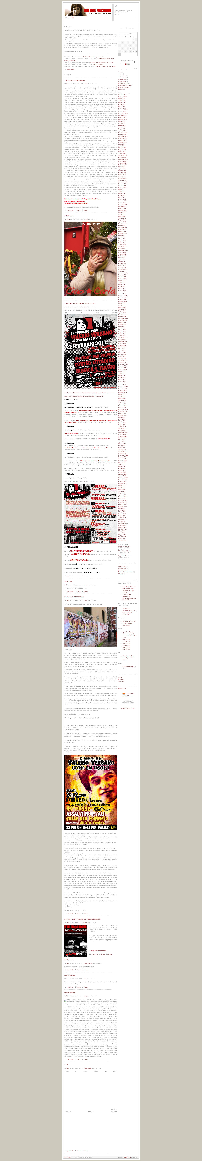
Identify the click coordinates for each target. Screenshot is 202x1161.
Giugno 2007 (122, 104)
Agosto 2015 (122, 290)
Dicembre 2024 (122, 502)
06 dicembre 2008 (69, 992)
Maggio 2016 (122, 307)
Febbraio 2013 (122, 233)
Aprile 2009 (121, 146)
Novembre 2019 (123, 387)
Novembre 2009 (123, 159)
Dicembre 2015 (122, 298)
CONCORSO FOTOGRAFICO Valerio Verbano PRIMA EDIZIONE (130, 611)
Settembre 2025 (122, 519)
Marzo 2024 (121, 485)
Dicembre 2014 (122, 275)
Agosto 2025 (122, 518)
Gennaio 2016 (122, 299)
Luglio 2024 (122, 493)
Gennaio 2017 (122, 322)
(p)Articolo (70, 210)
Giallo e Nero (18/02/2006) (126, 644)
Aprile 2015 (121, 282)
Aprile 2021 (121, 419)
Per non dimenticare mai (125, 572)
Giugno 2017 (122, 332)
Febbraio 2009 (122, 142)
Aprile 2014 (121, 260)
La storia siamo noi (123, 87)
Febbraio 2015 (122, 279)
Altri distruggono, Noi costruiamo (74, 80)
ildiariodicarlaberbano (124, 85)
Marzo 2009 (121, 144)
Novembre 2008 (123, 136)
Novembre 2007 (123, 114)
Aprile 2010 (121, 169)
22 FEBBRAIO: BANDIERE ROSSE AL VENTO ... (80, 303)
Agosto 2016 (122, 313)
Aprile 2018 (121, 351)
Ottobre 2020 (122, 408)
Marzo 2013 (121, 235)
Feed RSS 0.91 (129, 694)
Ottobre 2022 (122, 453)
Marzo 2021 (121, 417)
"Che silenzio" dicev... (124, 551)
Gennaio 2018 (122, 345)
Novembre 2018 (123, 364)
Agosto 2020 (122, 404)
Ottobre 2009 (122, 157)
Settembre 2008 (122, 133)
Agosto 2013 (122, 244)
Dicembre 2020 (122, 411)
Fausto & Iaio (122, 688)
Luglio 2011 (122, 197)
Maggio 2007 (122, 102)
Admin (68, 84)
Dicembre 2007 (122, 116)
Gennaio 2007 (122, 95)
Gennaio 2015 (122, 277)
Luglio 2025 (122, 516)
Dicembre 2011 (122, 207)
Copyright (121, 681)
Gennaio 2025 (122, 504)
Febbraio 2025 (122, 506)
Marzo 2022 (121, 440)
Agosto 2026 (122, 540)
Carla (72, 17)
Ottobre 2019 (122, 385)
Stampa (85, 210)
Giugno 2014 (122, 263)
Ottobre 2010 (122, 180)
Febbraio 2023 (122, 461)
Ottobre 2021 (122, 430)
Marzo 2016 (121, 303)
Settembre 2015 (122, 292)
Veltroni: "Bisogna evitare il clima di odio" (102, 62)
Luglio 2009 (122, 152)
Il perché (120, 679)
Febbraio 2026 (122, 529)
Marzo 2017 (121, 326)
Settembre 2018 (122, 360)
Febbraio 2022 (122, 438)
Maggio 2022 (122, 444)
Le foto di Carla (122, 570)
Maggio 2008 (122, 125)
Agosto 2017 (122, 336)
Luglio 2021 (122, 425)
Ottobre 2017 (122, 339)
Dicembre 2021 (122, 434)
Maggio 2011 (122, 193)
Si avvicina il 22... (69, 975)
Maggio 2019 (122, 375)
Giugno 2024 (122, 491)
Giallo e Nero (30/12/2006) (126, 648)
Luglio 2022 (122, 447)
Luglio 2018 (122, 356)
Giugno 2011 (122, 195)
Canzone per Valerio (128, 666)
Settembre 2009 (122, 155)
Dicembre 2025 (122, 525)
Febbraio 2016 (122, 301)
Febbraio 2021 (122, 415)
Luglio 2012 (122, 220)
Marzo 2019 (121, 372)
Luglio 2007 (122, 106)
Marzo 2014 (121, 258)
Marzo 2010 (121, 167)
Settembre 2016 (122, 315)
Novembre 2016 (123, 318)
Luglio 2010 (68, 581)
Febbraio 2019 (122, 370)
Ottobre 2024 (122, 499)
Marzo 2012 (121, 212)
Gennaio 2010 (122, 163)
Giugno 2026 (122, 537)
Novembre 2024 (123, 500)
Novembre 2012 (123, 227)
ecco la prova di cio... (124, 546)
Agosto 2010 (122, 176)
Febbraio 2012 (122, 210)
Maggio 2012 (122, 216)
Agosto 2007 (122, 108)
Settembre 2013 (122, 246)
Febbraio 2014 (122, 256)
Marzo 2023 (121, 463)
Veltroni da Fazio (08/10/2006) (127, 624)
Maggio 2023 (122, 466)
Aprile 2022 (121, 442)
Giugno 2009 (122, 150)
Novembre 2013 (123, 250)
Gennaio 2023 (122, 459)
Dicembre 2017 (122, 343)
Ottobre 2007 (122, 112)
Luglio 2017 (122, 334)
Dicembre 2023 (122, 480)
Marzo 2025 (121, 508)
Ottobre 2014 (122, 271)
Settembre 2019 (122, 383)
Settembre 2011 (122, 201)
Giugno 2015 (122, 286)
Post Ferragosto (69, 960)
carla (119, 74)
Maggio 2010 (122, 171)
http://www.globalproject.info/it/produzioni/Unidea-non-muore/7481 (84, 396)
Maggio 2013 (122, 239)
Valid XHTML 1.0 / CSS (128, 708)
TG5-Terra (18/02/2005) (129, 621)
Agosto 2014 (122, 267)
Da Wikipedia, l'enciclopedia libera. (93, 57)
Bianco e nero (122, 566)
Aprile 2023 (121, 464)
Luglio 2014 (122, 265)
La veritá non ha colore (129, 598)
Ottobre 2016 (122, 317)
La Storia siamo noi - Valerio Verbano (105, 66)
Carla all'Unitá (127, 600)
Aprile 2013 (121, 237)
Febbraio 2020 (122, 392)
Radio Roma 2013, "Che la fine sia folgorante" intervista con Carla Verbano (129, 589)
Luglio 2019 (122, 379)
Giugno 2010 (122, 172)
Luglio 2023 (122, 470)
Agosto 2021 (122, 427)
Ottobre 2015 (122, 294)
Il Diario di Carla (123, 83)
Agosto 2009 (122, 153)
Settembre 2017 (122, 337)
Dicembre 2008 (122, 138)
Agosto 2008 (122, 131)
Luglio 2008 (122, 129)
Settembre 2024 (122, 497)
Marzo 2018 (121, 349)
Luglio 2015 (122, 288)
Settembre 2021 (122, 428)
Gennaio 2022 (122, 436)
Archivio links (71, 69)
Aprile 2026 (121, 533)
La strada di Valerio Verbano (97, 950)
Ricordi (120, 574)
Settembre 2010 (122, 178)
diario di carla (88, 963)
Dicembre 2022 (122, 457)
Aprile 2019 (121, 373)
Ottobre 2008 (122, 134)
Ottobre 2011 (122, 203)
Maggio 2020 (122, 398)
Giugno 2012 (122, 218)
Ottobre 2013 (122, 248)
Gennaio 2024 (122, 482)
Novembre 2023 (123, 478)
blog (86, 84)
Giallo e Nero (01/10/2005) (126, 640)
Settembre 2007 (122, 110)
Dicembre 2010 (122, 184)
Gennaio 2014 (122, 254)
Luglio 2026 (122, 538)
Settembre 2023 (122, 474)
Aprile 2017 (121, 328)
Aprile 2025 (121, 510)
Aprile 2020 (121, 396)
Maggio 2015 (122, 284)
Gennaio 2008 (122, 117)
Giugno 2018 (122, 354)
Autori (120, 677)
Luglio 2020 (122, 402)
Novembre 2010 (123, 182)
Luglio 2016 (122, 311)
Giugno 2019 (122, 377)
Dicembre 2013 (122, 252)
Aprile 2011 (121, 191)
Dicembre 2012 (122, 229)
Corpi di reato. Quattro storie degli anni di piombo (129, 658)
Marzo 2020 (121, 394)
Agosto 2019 (122, 381)
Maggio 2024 (122, 489)
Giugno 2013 (122, 241)
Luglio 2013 (122, 243)
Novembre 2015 (123, 296)
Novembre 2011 (123, 205)
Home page (67, 1157)
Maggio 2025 (122, 512)
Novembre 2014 (123, 273)
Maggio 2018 (122, 353)
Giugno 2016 (122, 309)
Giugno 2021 (122, 423)
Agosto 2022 (122, 449)
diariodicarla (87, 1068)
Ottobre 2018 (122, 362)
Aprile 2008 (121, 123)
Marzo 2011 (121, 189)
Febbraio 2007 (122, 97)
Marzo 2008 (121, 121)
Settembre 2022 (122, 451)
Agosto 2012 (122, 222)
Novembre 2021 (123, 432)
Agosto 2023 (122, 472)
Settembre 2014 (122, 269)
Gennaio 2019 (122, 368)
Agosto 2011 (122, 199)
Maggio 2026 (122, 535)
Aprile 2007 (121, 100)
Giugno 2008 (122, 127)
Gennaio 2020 (122, 390)
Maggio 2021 (122, 421)
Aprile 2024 (121, 487)
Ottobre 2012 (122, 226)
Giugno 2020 (122, 400)
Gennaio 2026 (122, 527)
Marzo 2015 (121, 281)
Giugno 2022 (122, 445)
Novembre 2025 (123, 523)
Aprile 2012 (121, 214)
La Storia (121, 89)
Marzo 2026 (121, 531)
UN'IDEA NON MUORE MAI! (74, 597)
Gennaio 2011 (122, 186)
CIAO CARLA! (69, 216)
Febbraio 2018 (122, 347)
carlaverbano (122, 78)
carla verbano (122, 76)
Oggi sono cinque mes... (125, 556)
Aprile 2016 (121, 305)
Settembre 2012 (122, 224)
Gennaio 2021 (122, 413)
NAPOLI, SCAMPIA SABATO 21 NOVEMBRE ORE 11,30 (82, 919)
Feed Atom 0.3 (129, 696)
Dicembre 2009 (122, 161)
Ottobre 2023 (122, 476)
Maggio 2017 (122, 330)
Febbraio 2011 (122, 188)
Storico (78, 210)
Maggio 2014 (122, 262)
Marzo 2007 (121, 98)
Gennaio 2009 (122, 140)
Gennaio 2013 (122, 231)
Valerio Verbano (97, 64)
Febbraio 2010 (122, 165)
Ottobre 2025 (122, 521)
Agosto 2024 (122, 495)
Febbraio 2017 (122, 324)
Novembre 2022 (123, 455)
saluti (66, 1065)
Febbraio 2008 (122, 119)
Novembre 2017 (123, 341)
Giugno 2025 (122, 514)
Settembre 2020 (122, 406)
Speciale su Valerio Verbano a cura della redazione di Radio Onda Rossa (130, 635)
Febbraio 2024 (122, 483)
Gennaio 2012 (122, 208)
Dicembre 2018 (122, 366)
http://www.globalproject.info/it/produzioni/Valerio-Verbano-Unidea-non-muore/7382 (89, 393)
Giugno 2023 (122, 468)
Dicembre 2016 (122, 320)
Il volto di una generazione (127, 595)
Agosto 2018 (122, 358)
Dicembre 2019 (122, 389)
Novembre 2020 (123, 409)
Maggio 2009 (122, 148)
